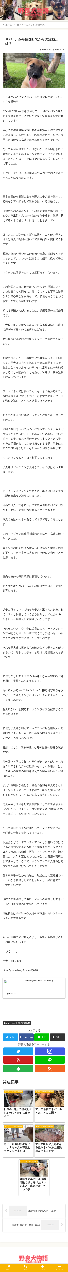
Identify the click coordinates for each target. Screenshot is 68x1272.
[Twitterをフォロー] (18, 1051)
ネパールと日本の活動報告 (18, 1023)
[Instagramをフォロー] (50, 1051)
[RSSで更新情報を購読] (50, 1068)
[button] (57, 1037)
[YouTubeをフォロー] (18, 1060)
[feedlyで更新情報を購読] (18, 1068)
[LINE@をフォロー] (50, 1060)
